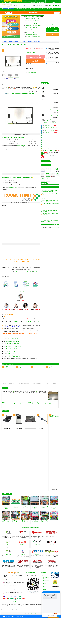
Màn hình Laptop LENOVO (38, 41)
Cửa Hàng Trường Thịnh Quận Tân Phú (6, 521)
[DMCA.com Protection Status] (55, 581)
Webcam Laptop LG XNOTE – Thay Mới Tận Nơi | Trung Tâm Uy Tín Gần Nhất (7, 426)
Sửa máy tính (21, 8)
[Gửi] (24, 5)
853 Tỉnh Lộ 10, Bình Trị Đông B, (33, 36)
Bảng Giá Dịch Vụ (41, 2)
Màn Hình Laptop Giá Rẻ (13, 187)
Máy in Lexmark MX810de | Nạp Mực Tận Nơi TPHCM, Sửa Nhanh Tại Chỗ (19, 426)
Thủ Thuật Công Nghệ (33, 2)
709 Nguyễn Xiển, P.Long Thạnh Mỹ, (33, 25)
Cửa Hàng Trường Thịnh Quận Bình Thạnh (35, 507)
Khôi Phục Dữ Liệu (22, 10)
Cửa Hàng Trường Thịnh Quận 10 (25, 507)
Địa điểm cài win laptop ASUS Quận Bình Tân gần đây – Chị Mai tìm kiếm (50, 204)
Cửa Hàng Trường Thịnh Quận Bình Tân (44, 521)
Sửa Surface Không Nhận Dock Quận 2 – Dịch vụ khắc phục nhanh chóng (50, 194)
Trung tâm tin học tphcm (20, 271)
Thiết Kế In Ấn (48, 10)
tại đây (37, 609)
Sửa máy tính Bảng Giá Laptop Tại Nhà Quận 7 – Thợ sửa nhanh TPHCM (50, 211)
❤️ (56, 613)
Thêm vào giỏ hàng (35, 56)
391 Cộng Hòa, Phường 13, (51, 132)
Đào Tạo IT (28, 10)
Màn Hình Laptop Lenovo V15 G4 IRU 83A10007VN (23, 381)
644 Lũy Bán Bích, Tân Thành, (32, 29)
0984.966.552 (9, 2)
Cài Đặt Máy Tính (40, 8)
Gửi (58, 615)
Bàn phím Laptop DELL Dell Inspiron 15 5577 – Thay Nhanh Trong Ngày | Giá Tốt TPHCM (30, 426)
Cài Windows (34, 8)
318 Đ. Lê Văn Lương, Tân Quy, (32, 30)
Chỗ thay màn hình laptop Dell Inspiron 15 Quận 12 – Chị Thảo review (50, 201)
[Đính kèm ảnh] (43, 613)
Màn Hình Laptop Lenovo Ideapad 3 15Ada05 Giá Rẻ (8, 381)
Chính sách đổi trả (46, 582)
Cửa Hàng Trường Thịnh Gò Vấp (6, 507)
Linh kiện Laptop (22, 41)
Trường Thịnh (5, 41)
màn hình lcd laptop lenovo (21, 145)
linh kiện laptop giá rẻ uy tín (16, 263)
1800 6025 (17, 184)
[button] (53, 5)
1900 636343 (31, 266)
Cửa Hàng (32, 10)
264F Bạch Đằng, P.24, (31, 27)
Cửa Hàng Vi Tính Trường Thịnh (13, 41)
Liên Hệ (54, 2)
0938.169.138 (5, 2)
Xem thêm (6, 406)
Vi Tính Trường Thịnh (28, 271)
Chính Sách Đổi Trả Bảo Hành (9, 314)
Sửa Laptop (46, 8)
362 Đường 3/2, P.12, (30, 32)
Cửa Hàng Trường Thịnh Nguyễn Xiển (25, 521)
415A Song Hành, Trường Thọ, (32, 23)
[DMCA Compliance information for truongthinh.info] (55, 586)
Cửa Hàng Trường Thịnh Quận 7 (54, 521)
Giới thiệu (46, 2)
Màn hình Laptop (29, 41)
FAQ (37, 2)
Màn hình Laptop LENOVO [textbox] (49, 227)
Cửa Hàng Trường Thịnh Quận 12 (15, 507)
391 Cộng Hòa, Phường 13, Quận (13, 343)
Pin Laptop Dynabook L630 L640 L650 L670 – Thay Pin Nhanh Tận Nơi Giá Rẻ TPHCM (54, 487)
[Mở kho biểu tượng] (59, 613)
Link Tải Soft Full (13, 601)
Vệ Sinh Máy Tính (28, 8)
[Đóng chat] (59, 592)
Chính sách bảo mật (46, 580)
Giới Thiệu (44, 574)
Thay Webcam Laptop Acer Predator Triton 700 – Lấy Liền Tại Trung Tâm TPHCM (42, 426)
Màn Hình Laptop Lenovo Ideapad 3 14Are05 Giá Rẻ (52, 381)
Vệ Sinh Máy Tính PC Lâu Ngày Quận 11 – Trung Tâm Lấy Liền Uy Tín (50, 217)
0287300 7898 (15, 321)
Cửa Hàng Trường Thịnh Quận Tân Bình (44, 507)
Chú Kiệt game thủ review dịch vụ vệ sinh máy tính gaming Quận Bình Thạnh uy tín (50, 191)
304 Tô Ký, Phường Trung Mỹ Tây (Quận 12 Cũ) (33, 18)
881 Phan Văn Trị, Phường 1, (32, 16)
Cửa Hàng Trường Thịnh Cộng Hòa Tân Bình (54, 507)
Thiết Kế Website (55, 10)
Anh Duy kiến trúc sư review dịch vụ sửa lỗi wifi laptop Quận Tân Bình (50, 207)
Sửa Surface (43, 10)
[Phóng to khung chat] (57, 592)
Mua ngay (35, 60)
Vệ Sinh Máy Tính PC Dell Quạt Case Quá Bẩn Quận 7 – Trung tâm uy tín (50, 221)
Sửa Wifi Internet (5, 10)
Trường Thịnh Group (36, 271)
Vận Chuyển (6, 316)
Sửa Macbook (37, 10)
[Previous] (3, 60)
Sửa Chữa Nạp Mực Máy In (13, 10)
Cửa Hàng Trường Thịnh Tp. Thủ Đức (15, 521)
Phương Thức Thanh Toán (8, 313)
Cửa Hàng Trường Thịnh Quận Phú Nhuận (35, 521)
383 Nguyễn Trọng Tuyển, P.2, (32, 20)
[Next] (23, 60)
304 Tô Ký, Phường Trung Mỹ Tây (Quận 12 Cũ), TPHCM (15, 339)
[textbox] (50, 616)
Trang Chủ (16, 8)
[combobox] (50, 227)
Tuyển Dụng (50, 2)
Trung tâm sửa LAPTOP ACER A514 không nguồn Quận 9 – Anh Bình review (50, 214)
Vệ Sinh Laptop (51, 8)
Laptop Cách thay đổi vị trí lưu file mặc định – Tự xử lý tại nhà (50, 198)
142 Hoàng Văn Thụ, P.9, (32, 34)
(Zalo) (30, 321)
